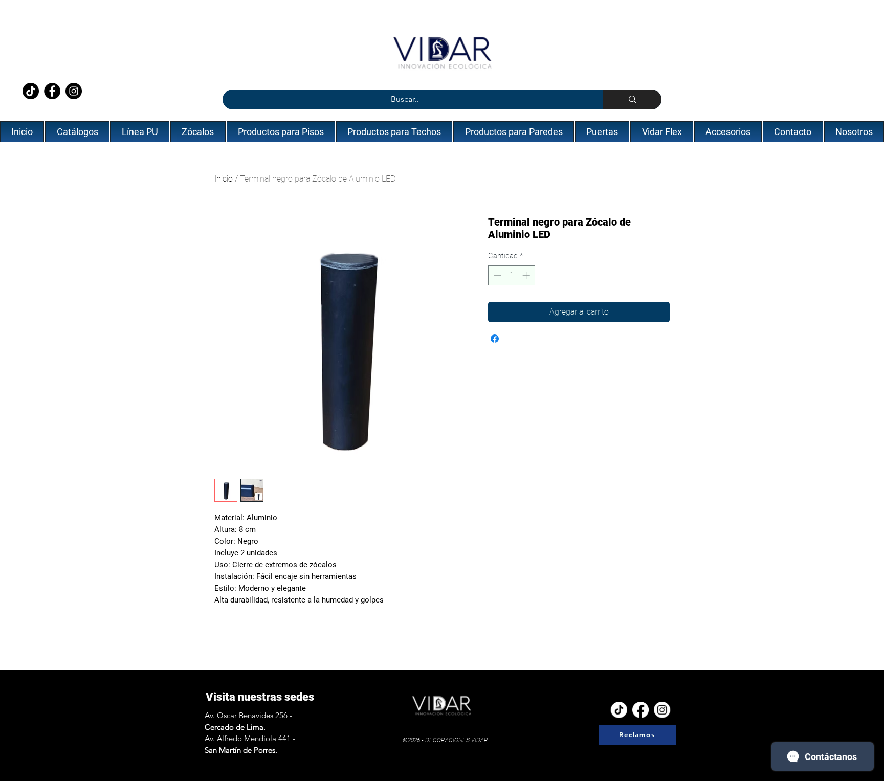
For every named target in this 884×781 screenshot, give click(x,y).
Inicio (223, 179)
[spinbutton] (511, 275)
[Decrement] (496, 275)
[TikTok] (31, 91)
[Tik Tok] (619, 709)
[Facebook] (52, 91)
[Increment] (527, 275)
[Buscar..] (632, 99)
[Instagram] (73, 91)
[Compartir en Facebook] (495, 338)
